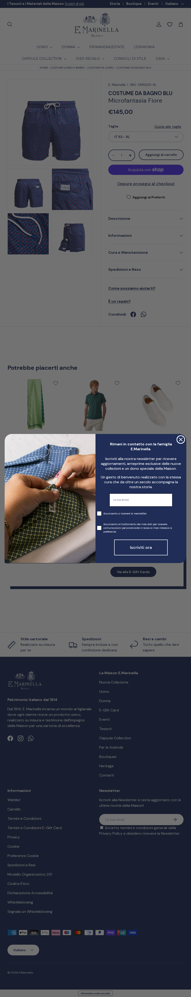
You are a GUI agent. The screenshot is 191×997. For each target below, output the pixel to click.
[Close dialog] (180, 439)
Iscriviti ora (141, 547)
